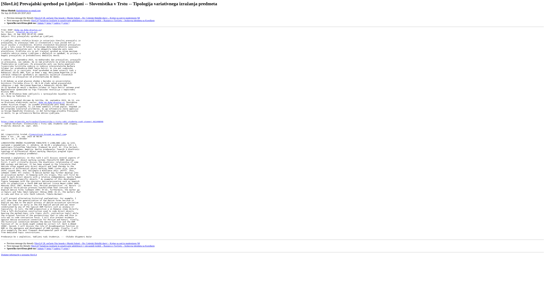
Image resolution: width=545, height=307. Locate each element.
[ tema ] (48, 23)
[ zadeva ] (57, 23)
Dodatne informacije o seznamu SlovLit (19, 255)
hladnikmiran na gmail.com (28, 10)
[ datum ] (41, 23)
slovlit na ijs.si (26, 32)
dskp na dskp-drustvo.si (28, 30)
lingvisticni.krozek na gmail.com (48, 134)
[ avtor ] (65, 23)
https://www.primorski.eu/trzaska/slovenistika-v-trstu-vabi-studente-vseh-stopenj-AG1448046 (52, 122)
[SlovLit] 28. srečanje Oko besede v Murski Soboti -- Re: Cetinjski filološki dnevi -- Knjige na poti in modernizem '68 (87, 18)
